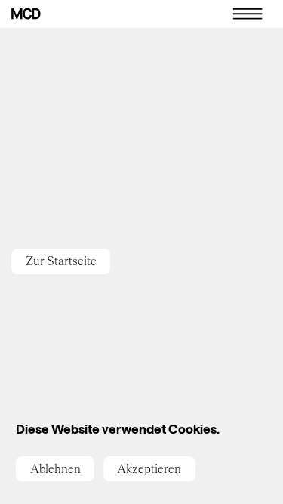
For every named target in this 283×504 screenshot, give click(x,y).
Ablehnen (55, 469)
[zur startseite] (26, 13)
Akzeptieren (149, 469)
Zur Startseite (61, 261)
